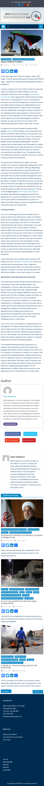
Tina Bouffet (29, 598)
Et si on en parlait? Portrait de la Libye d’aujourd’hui (19, 602)
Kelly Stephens (6, 59)
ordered (10, 131)
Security (29, 592)
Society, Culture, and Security (11, 595)
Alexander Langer (7, 657)
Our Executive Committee (13, 737)
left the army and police (27, 192)
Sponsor (6, 767)
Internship (6, 770)
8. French (5, 589)
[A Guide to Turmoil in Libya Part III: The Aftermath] (22, 639)
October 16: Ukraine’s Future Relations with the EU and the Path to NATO (38, 692)
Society (36, 592)
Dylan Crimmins (33, 529)
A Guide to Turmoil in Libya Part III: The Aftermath (19, 666)
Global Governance (32, 589)
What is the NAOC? (10, 734)
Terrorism (5, 532)
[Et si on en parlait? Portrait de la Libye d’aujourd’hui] (22, 573)
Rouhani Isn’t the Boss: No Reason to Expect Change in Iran (22, 536)
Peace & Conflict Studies (10, 592)
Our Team (7, 740)
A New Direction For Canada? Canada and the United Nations (7, 691)
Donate (6, 765)
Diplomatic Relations (16, 589)
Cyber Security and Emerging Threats (14, 529)
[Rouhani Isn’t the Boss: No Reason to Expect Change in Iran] (22, 513)
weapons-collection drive (23, 262)
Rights (22, 592)
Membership (7, 762)
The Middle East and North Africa (23, 59)
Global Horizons (20, 657)
